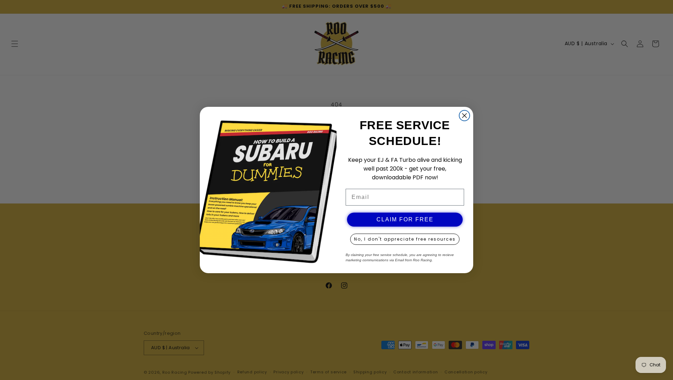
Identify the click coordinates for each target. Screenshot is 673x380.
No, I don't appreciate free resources (405, 239)
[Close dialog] (464, 115)
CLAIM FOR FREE (405, 219)
